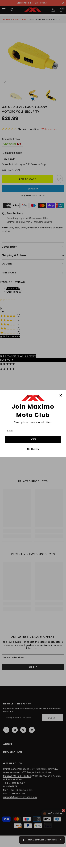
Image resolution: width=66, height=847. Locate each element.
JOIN (33, 439)
